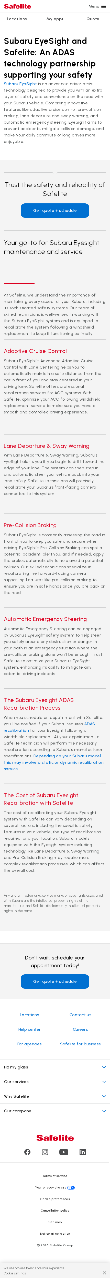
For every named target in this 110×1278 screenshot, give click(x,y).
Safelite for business (80, 1044)
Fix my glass (16, 1067)
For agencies (29, 1044)
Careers (80, 1029)
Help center (29, 1029)
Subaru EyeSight (20, 83)
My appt (54, 18)
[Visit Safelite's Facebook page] (27, 1153)
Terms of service (54, 1176)
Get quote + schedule (55, 210)
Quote (92, 18)
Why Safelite (16, 1096)
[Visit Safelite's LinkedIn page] (83, 1153)
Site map (55, 1222)
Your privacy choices (50, 1187)
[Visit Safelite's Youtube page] (63, 1153)
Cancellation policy (55, 1210)
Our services (16, 1081)
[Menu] (103, 6)
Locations (17, 18)
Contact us (80, 1014)
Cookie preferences (55, 1199)
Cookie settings (15, 1273)
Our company (17, 1110)
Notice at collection (55, 1233)
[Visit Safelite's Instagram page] (45, 1153)
